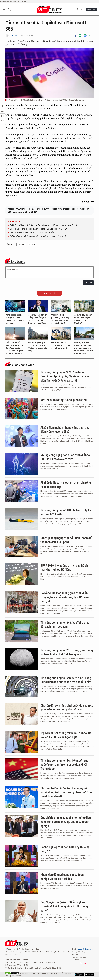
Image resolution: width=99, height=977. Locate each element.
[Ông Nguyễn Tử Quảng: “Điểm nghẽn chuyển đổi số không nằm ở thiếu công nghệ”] (21, 911)
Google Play (89, 974)
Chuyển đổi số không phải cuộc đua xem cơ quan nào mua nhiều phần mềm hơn (66, 707)
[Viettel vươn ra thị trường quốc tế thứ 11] (21, 408)
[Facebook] (76, 35)
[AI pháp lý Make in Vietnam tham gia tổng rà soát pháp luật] (21, 491)
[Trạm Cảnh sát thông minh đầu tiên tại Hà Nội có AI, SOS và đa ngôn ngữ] (21, 742)
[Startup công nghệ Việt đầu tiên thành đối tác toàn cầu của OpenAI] (21, 546)
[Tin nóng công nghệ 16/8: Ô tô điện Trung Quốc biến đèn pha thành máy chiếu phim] (21, 686)
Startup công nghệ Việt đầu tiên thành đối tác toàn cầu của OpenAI (66, 540)
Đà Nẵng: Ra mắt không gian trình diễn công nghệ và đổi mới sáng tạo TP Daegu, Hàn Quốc (65, 597)
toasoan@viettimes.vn (84, 949)
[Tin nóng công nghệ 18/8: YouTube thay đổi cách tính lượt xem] (21, 631)
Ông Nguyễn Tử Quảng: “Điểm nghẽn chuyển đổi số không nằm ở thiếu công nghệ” (64, 906)
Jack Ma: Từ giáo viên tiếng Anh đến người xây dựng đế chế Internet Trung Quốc (37, 319)
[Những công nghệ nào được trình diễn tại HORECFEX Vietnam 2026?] (21, 464)
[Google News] (89, 35)
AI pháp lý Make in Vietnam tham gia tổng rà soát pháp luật (65, 484)
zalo (81, 963)
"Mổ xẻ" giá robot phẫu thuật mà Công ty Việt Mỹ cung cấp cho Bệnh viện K (60, 319)
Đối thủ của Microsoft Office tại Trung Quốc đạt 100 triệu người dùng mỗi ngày (44, 225)
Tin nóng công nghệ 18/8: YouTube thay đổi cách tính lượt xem (64, 624)
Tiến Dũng (13, 35)
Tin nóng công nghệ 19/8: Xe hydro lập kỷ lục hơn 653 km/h (65, 512)
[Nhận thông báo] (76, 9)
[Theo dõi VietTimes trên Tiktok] (89, 963)
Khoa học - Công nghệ (20, 365)
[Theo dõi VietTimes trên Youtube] (85, 963)
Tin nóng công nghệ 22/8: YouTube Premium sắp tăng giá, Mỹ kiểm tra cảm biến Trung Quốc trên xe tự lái (64, 376)
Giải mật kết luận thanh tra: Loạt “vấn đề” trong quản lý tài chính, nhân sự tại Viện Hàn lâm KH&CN (83, 348)
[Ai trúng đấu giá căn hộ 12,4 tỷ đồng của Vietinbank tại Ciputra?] (84, 306)
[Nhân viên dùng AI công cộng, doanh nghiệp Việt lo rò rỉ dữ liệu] (21, 883)
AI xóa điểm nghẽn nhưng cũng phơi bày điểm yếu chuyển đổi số (64, 429)
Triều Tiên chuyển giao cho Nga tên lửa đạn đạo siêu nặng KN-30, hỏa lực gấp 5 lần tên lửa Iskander (14, 348)
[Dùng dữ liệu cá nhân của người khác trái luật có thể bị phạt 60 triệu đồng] (15, 306)
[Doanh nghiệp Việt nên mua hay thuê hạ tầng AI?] (21, 856)
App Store (79, 974)
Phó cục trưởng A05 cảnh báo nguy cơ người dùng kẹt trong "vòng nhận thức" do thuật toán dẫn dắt (66, 792)
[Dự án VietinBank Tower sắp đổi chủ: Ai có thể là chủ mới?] (61, 333)
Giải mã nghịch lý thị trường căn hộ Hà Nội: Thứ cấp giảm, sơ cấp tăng (37, 346)
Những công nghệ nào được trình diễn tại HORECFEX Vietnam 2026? (65, 457)
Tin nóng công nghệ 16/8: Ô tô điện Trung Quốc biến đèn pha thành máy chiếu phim (65, 680)
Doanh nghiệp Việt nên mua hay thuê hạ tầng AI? (64, 849)
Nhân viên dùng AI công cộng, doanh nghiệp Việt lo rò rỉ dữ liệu (62, 876)
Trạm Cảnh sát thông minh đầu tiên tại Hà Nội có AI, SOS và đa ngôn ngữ (65, 735)
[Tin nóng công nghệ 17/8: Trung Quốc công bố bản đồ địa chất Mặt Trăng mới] (21, 659)
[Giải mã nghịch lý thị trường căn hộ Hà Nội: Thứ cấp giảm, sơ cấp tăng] (38, 333)
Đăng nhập (91, 9)
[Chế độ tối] (82, 9)
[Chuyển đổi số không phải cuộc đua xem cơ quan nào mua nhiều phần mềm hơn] (21, 714)
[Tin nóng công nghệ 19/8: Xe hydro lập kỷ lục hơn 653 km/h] (21, 519)
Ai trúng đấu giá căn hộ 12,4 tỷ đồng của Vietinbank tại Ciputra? (83, 319)
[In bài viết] (80, 35)
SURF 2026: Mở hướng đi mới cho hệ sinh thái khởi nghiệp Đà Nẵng (65, 567)
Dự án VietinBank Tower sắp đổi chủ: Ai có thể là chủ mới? (60, 345)
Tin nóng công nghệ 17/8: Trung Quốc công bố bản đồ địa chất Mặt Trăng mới (66, 652)
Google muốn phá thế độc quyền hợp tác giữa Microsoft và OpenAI (38, 229)
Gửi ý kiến (88, 283)
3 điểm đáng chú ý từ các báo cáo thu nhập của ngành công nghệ (38, 236)
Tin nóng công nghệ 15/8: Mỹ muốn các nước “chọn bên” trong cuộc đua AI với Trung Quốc (64, 765)
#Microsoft (21, 244)
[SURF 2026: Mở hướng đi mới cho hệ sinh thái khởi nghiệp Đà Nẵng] (21, 574)
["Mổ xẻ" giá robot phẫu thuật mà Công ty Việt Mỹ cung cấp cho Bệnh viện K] (61, 306)
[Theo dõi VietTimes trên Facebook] (77, 963)
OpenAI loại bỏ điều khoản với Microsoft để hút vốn (32, 232)
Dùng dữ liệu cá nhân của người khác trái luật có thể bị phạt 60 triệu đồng (14, 319)
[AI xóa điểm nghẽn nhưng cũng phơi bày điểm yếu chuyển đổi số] (21, 436)
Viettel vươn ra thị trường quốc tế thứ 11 (64, 400)
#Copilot (32, 244)
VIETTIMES (49, 9)
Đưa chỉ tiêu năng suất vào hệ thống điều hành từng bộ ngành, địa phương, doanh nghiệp (65, 822)
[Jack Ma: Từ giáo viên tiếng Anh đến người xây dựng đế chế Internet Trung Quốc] (38, 306)
